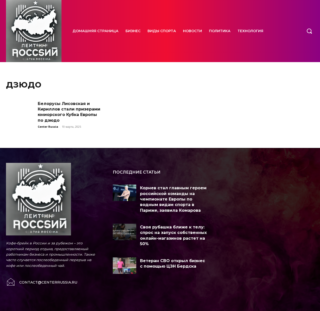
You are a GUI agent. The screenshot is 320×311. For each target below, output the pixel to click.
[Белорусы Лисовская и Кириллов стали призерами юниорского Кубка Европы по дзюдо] (20, 111)
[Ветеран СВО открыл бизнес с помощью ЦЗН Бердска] (124, 265)
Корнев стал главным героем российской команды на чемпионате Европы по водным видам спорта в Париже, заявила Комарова (173, 199)
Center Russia (48, 126)
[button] (309, 31)
